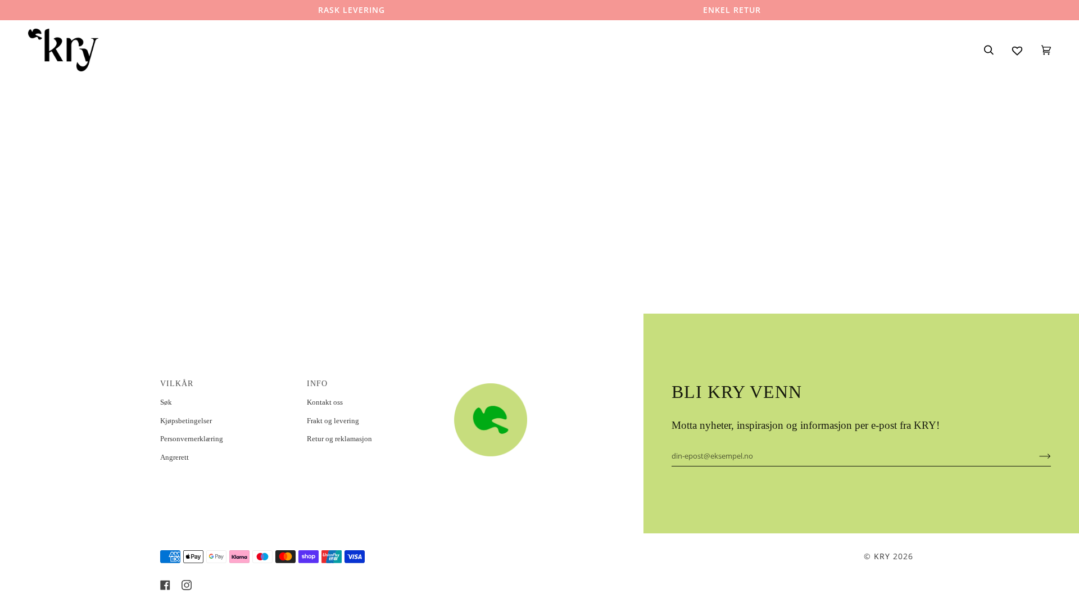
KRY (882, 556)
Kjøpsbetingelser (186, 420)
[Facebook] (165, 585)
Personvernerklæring (191, 438)
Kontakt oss (325, 402)
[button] (520, 380)
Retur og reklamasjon (339, 438)
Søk (166, 402)
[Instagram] (187, 585)
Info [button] (317, 383)
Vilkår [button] (176, 383)
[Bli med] (1036, 456)
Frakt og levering (333, 420)
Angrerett (174, 457)
